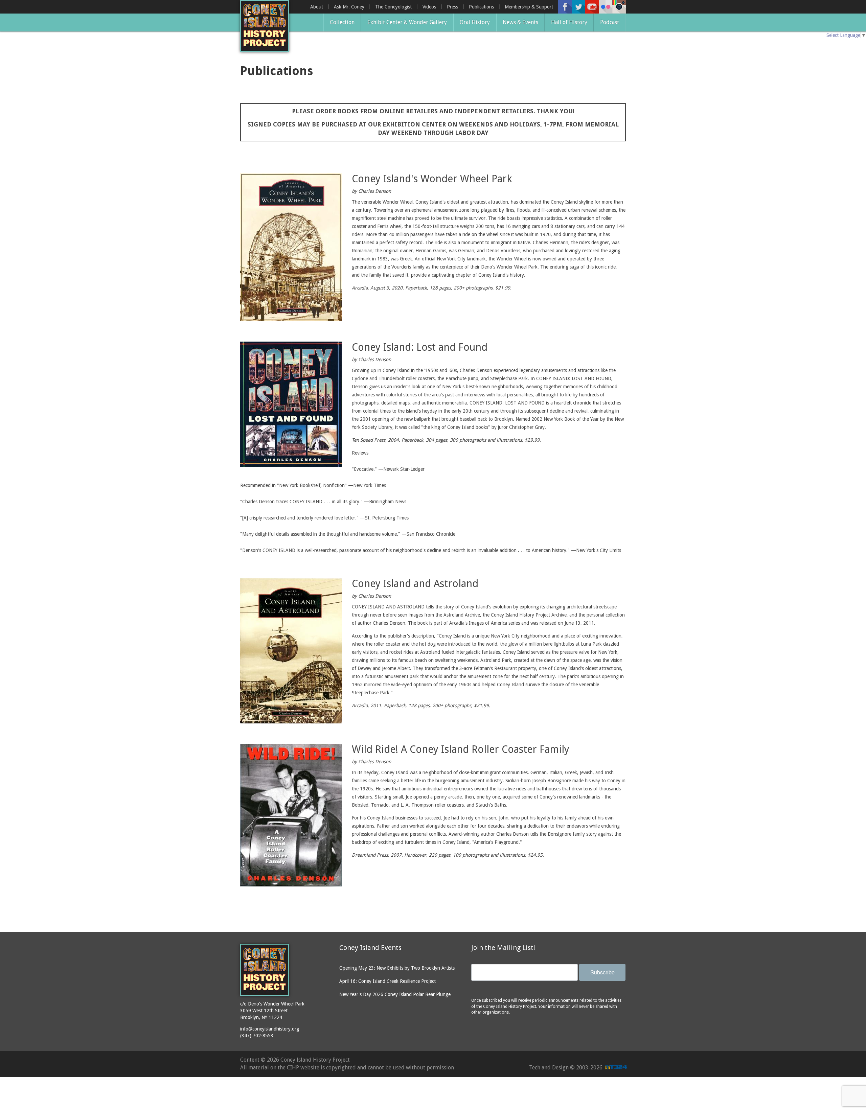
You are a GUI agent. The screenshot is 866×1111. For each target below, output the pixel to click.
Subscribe (602, 972)
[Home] (264, 26)
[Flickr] (605, 7)
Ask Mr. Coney (349, 6)
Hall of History (569, 22)
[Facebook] (565, 7)
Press (452, 6)
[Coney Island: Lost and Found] (291, 404)
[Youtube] (592, 7)
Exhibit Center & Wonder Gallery (407, 22)
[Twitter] (578, 7)
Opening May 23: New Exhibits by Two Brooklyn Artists (397, 968)
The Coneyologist (393, 6)
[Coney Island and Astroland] (291, 650)
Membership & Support (529, 6)
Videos (429, 6)
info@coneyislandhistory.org (269, 1029)
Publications (481, 6)
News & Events (520, 22)
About (316, 6)
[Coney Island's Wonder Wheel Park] (291, 247)
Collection (342, 22)
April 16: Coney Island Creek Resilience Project (387, 981)
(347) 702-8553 (256, 1035)
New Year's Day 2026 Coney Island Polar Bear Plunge (395, 994)
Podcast (609, 22)
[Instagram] (619, 7)
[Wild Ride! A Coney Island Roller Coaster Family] (291, 815)
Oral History (475, 22)
